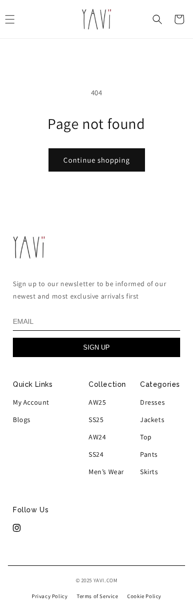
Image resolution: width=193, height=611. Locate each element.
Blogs (22, 419)
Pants (149, 454)
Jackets (152, 419)
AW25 (97, 402)
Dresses (152, 402)
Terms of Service (97, 596)
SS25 (96, 419)
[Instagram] (17, 528)
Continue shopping (96, 160)
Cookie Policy (144, 596)
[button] (157, 19)
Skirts (149, 471)
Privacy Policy (49, 596)
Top (146, 436)
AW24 (97, 436)
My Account (31, 402)
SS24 (96, 454)
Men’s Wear (106, 471)
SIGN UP (96, 347)
